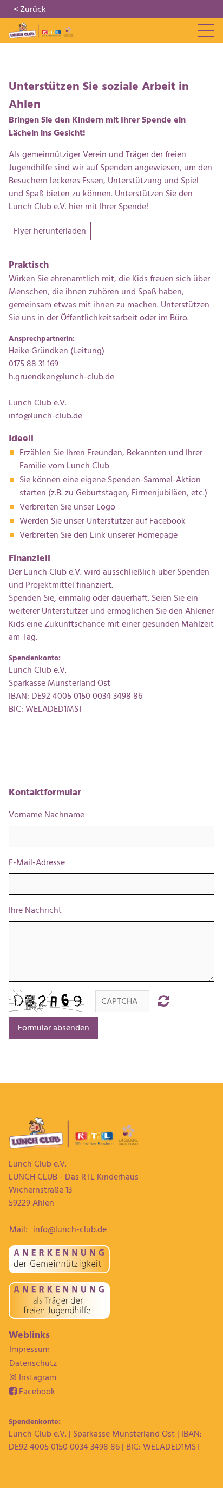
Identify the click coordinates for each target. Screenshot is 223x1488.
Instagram (36, 1377)
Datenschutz (33, 1363)
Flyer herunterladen (50, 231)
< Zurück (30, 9)
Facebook (32, 1391)
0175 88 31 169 (33, 364)
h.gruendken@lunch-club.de (61, 377)
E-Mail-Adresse (37, 862)
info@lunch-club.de (45, 416)
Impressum (29, 1349)
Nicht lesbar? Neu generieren (163, 1000)
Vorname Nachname (46, 814)
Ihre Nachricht (35, 910)
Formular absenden (53, 1028)
